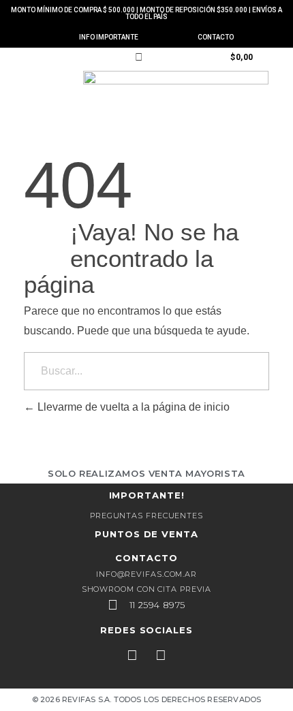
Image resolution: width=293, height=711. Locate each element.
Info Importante (108, 37)
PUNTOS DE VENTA (146, 533)
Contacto (216, 37)
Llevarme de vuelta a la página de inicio (132, 407)
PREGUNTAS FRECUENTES (146, 515)
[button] (39, 56)
